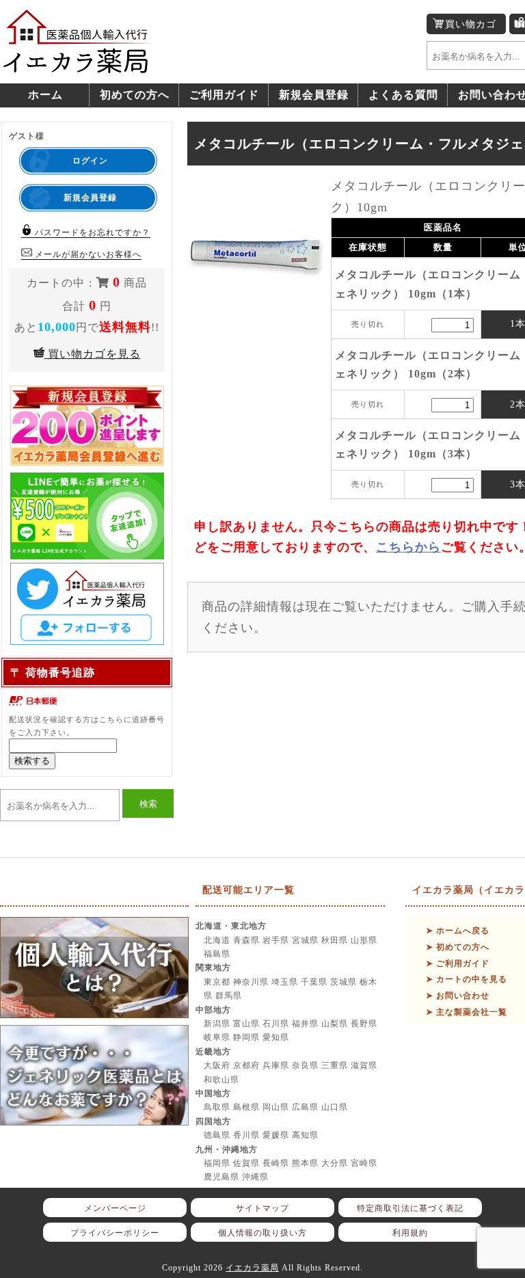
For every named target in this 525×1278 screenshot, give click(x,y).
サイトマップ (262, 1208)
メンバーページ (115, 1208)
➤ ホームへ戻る (457, 930)
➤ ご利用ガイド (457, 963)
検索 (148, 804)
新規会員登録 (314, 95)
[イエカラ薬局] (78, 66)
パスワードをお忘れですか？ (91, 232)
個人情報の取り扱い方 (262, 1233)
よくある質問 (403, 95)
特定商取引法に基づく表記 (410, 1208)
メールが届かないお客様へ (87, 254)
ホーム (45, 95)
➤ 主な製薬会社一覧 (466, 1012)
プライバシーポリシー (114, 1233)
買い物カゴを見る (92, 354)
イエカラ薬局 (252, 1268)
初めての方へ (135, 95)
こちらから (408, 547)
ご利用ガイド (224, 95)
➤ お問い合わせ (457, 995)
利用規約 (410, 1233)
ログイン (90, 160)
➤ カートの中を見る (466, 979)
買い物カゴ (470, 24)
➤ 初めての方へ (457, 947)
